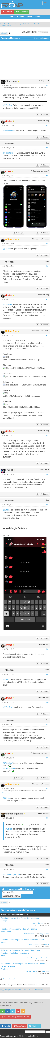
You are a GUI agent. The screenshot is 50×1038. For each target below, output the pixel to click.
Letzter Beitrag (37, 923)
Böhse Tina (6, 793)
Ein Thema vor (28, 889)
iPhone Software (38, 24)
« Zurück (4, 33)
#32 (47, 649)
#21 (47, 85)
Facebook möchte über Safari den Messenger (20, 918)
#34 (47, 702)
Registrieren (23, 12)
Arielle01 (4, 969)
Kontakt (6, 1026)
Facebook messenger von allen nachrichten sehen (22, 940)
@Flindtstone (9, 130)
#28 (47, 335)
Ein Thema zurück (11, 889)
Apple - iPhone (27, 24)
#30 (47, 474)
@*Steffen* (7, 105)
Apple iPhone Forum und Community (10, 24)
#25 (47, 244)
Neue (12, 17)
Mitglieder (35, 1026)
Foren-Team (21, 1026)
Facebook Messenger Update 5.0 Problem (19, 929)
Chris (3, 90)
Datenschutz (5, 1005)
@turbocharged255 (11, 874)
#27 (47, 299)
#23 (47, 148)
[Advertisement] (25, 61)
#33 (47, 674)
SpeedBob (45, 971)
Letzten (20, 17)
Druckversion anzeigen (10, 979)
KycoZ (46, 944)
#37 (47, 789)
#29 (47, 435)
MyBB (35, 1036)
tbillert (3, 955)
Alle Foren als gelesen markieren (16, 1017)
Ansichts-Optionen (42, 38)
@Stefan (7, 510)
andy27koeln (6, 931)
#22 (47, 125)
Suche (37, 17)
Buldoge (4, 921)
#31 (47, 505)
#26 (47, 266)
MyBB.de (20, 1036)
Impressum (38, 1003)
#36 (47, 758)
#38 (47, 818)
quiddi (3, 942)
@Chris (6, 249)
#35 (47, 725)
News (29, 17)
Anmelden (8, 12)
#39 (47, 869)
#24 (47, 176)
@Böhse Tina (9, 768)
